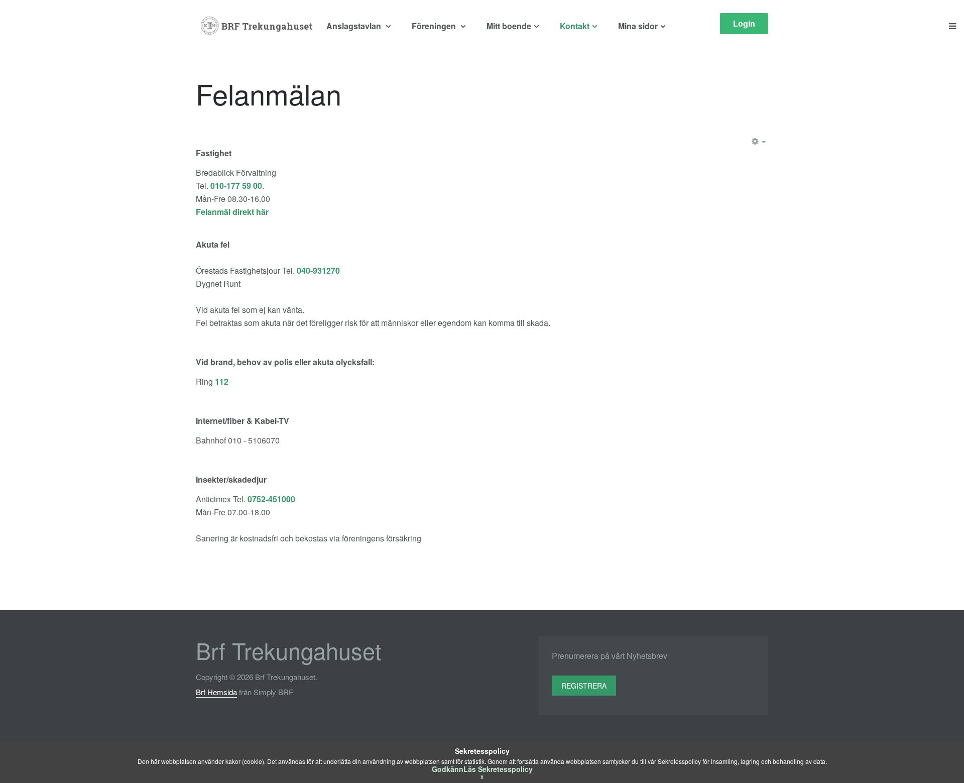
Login (744, 23)
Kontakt (574, 26)
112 (221, 381)
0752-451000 (271, 499)
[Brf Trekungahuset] (257, 26)
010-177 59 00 (236, 185)
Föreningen (435, 26)
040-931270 (318, 270)
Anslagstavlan (354, 26)
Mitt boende (509, 26)
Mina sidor (638, 26)
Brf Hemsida (216, 692)
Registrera (584, 686)
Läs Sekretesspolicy (498, 769)
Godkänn (447, 769)
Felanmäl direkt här (232, 211)
